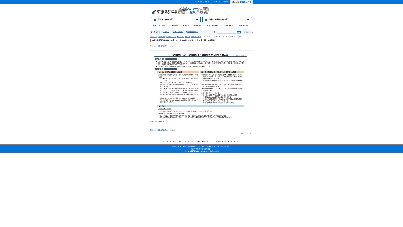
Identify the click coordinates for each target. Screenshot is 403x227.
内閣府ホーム (153, 37)
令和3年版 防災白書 (196, 37)
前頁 (151, 46)
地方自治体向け (192, 32)
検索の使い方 (248, 32)
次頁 (173, 46)
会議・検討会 (180, 37)
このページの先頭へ (246, 134)
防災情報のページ (171, 37)
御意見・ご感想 (204, 2)
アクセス (236, 141)
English (225, 2)
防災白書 (187, 37)
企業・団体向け (178, 32)
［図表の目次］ (162, 46)
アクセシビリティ (170, 141)
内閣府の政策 (161, 37)
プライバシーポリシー (222, 141)
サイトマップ (216, 2)
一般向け (166, 32)
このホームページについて (202, 141)
